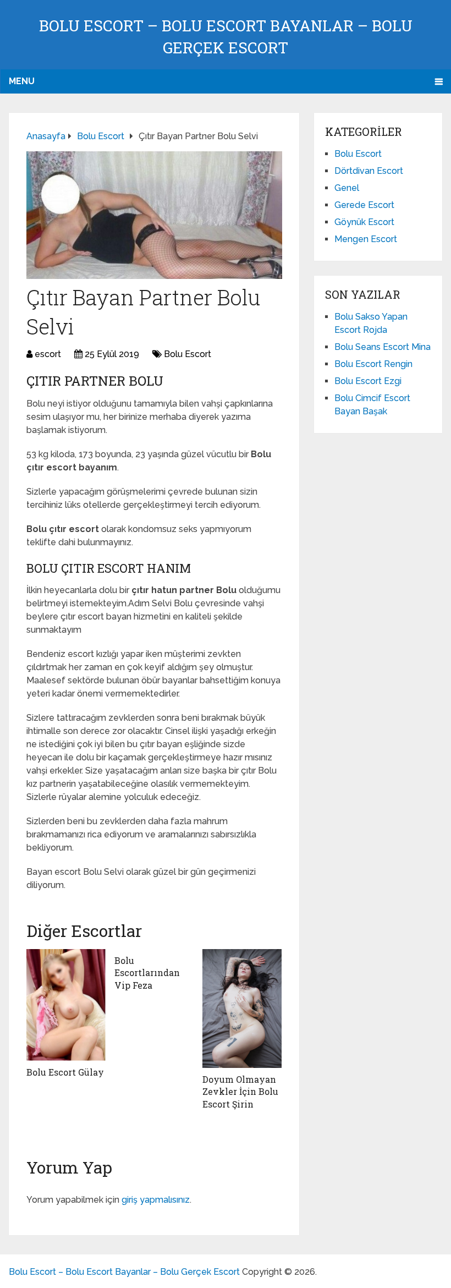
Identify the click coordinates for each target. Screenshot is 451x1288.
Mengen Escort (365, 239)
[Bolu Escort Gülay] (66, 1005)
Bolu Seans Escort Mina (382, 347)
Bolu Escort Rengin (373, 364)
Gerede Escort (364, 205)
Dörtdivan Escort (368, 171)
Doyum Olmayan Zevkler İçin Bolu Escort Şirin (240, 1091)
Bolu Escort (187, 354)
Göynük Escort (364, 222)
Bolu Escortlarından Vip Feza (147, 973)
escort (48, 354)
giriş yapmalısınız (156, 1199)
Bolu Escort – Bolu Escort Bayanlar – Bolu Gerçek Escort (124, 1272)
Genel (346, 188)
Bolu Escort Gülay (65, 1072)
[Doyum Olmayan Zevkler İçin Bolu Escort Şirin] (242, 1008)
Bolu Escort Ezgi (368, 381)
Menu (22, 81)
